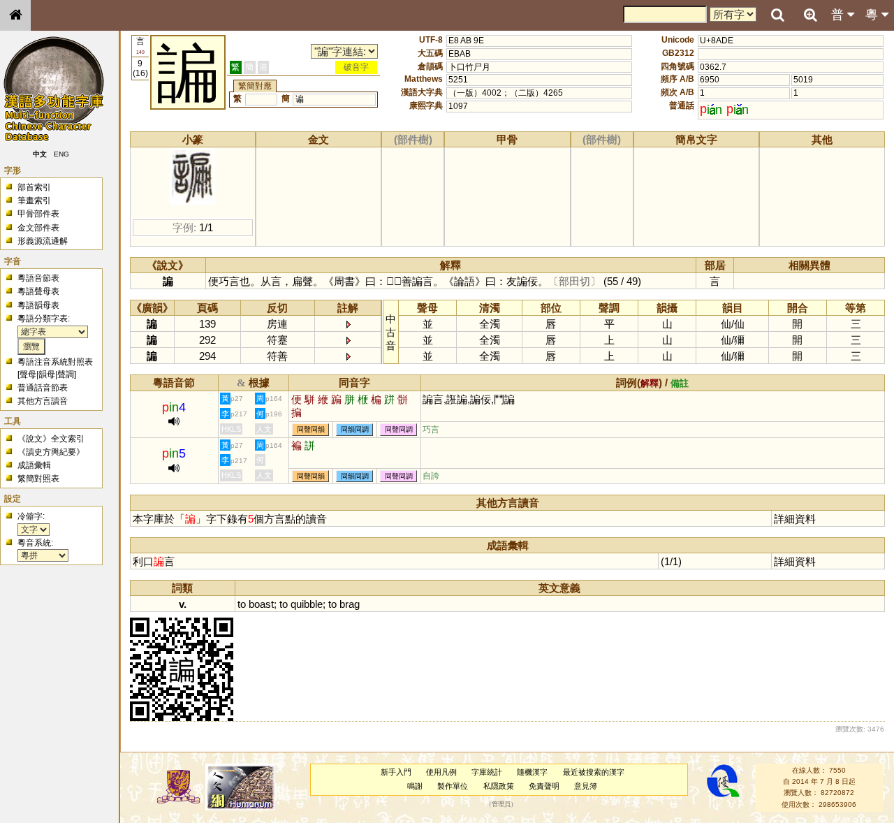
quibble (307, 604)
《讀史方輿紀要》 (51, 452)
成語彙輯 (34, 465)
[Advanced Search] (810, 14)
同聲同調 (399, 430)
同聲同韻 (311, 430)
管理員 (501, 804)
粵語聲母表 (38, 291)
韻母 (46, 374)
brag (349, 604)
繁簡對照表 (38, 478)
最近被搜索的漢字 (593, 772)
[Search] (777, 15)
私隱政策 (498, 786)
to (241, 604)
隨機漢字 (532, 772)
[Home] (15, 15)
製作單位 (452, 786)
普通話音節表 (42, 388)
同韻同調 (355, 430)
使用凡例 (441, 772)
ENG (61, 154)
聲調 (65, 374)
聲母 (28, 374)
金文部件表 (38, 228)
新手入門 (396, 772)
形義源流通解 (42, 241)
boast (261, 604)
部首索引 (34, 187)
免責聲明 (544, 786)
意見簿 (585, 786)
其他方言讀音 (42, 401)
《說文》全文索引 (51, 439)
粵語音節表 (38, 278)
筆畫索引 (34, 200)
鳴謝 (415, 786)
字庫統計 (486, 772)
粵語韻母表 (38, 305)
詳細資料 (795, 519)
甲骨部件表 (38, 214)
